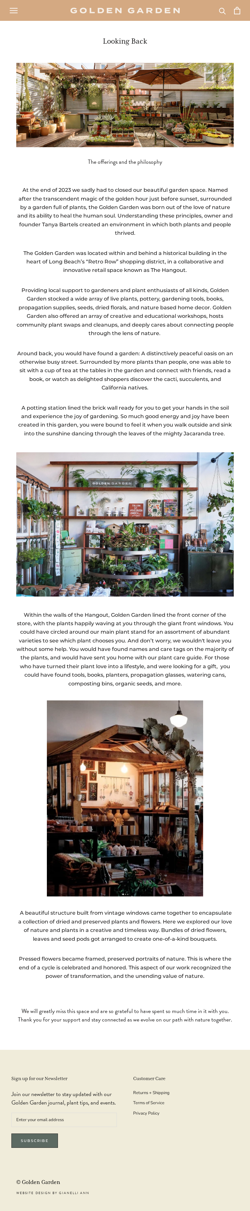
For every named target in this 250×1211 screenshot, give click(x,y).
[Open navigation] (14, 10)
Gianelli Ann (74, 1192)
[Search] (222, 10)
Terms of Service (148, 1103)
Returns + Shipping (151, 1093)
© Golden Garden (38, 1182)
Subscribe (35, 1140)
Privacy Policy (146, 1113)
